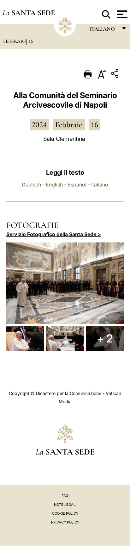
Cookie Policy (65, 513)
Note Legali (65, 504)
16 (31, 41)
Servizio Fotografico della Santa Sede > (53, 234)
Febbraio (14, 41)
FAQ (65, 495)
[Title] (115, 74)
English (54, 184)
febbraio (69, 124)
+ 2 (105, 338)
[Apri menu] (121, 14)
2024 (39, 124)
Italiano (99, 184)
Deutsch (31, 184)
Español (77, 184)
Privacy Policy (65, 522)
